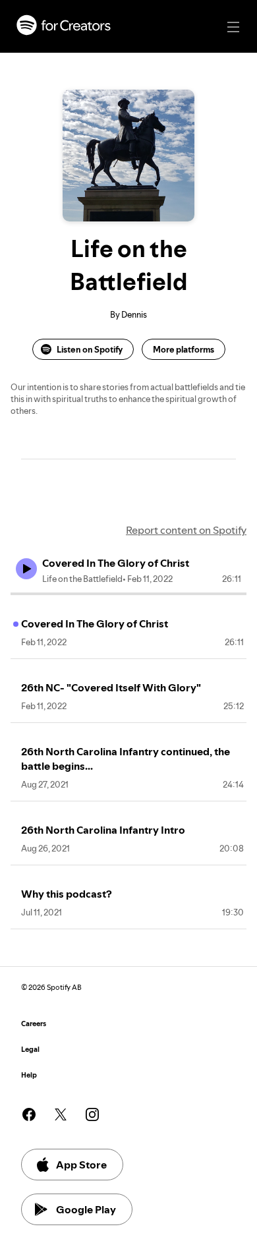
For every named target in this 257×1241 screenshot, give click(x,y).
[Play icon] (26, 568)
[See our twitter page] (61, 1114)
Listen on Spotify (90, 349)
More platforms (183, 349)
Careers (33, 1024)
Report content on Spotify (186, 530)
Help (29, 1075)
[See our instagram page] (92, 1114)
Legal (30, 1049)
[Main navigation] (233, 27)
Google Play (86, 1209)
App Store (81, 1164)
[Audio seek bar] (128, 593)
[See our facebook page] (29, 1114)
